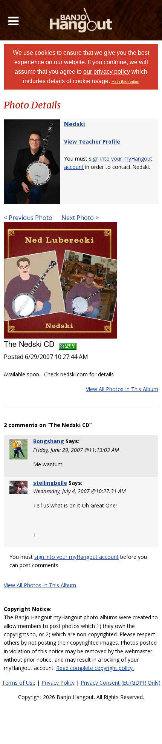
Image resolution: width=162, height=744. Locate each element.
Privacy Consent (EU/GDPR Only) (120, 682)
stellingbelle (50, 482)
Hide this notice (125, 81)
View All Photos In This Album (122, 389)
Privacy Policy (58, 682)
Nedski (74, 124)
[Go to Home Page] (81, 20)
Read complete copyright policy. (95, 667)
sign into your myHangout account (76, 556)
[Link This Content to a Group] (67, 343)
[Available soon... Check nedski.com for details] (60, 280)
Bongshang (48, 441)
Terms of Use (18, 682)
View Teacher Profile (92, 141)
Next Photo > (79, 217)
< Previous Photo (28, 217)
